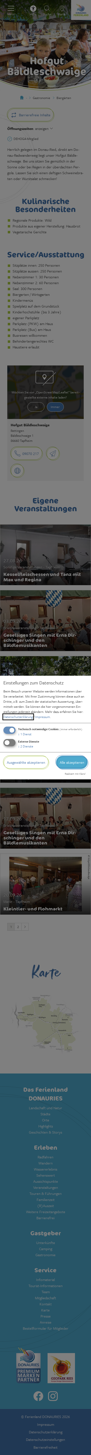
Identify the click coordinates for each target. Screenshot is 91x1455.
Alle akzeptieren (72, 762)
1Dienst (25, 734)
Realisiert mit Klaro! (75, 774)
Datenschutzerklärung (18, 716)
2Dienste (25, 746)
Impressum (42, 716)
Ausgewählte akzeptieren (26, 762)
